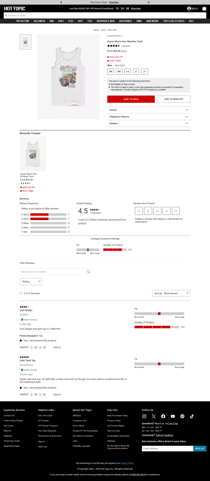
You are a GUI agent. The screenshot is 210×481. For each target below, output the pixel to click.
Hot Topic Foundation (83, 436)
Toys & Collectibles (173, 21)
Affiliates (77, 415)
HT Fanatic (43, 420)
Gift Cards (8, 425)
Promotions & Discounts (49, 436)
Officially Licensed (81, 446)
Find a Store (78, 425)
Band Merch (152, 21)
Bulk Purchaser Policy (117, 415)
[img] (144, 416)
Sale (191, 21)
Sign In (41, 441)
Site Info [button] (112, 410)
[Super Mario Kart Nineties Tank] (33, 154)
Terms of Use (113, 431)
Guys (80, 21)
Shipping (8, 436)
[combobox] (105, 15)
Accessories (125, 21)
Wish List (42, 446)
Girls (61, 21)
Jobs (75, 441)
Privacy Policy (114, 420)
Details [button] (124, 51)
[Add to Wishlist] (43, 139)
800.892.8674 (139, 474)
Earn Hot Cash (45, 415)
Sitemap (111, 441)
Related (113, 123)
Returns (7, 431)
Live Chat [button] (173, 423)
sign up (199, 448)
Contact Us (9, 415)
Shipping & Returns (119, 116)
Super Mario (114, 36)
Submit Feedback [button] (164, 435)
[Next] (149, 2)
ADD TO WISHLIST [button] (173, 99)
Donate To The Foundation (85, 431)
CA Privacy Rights (115, 425)
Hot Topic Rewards (47, 431)
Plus (70, 21)
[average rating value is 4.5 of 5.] (114, 45)
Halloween (39, 21)
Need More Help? (12, 446)
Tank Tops (112, 30)
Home (139, 21)
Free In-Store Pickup (13, 420)
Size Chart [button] (120, 65)
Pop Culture (22, 21)
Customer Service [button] (14, 410)
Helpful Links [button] (46, 410)
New (52, 21)
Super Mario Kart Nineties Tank (28, 175)
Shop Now (113, 2)
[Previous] (61, 2)
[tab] (27, 43)
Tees (89, 21)
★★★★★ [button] (25, 183)
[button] (193, 8)
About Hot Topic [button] (82, 410)
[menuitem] (204, 8)
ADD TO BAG (131, 99)
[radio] (110, 72)
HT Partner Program (48, 425)
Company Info (79, 420)
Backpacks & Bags (106, 21)
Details (113, 109)
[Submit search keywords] (6, 15)
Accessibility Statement (118, 436)
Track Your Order (12, 441)
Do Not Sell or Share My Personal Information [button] (118, 447)
